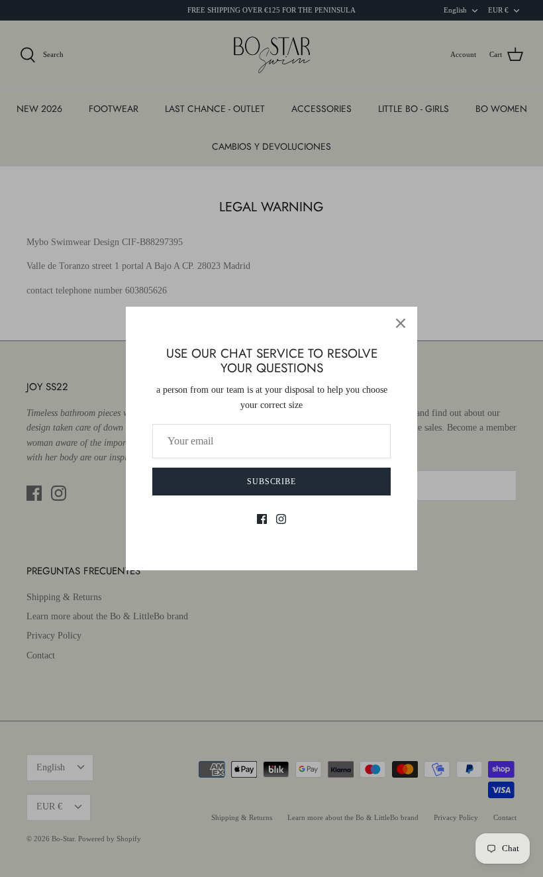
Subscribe (272, 481)
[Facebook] (262, 519)
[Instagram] (281, 519)
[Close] (400, 323)
